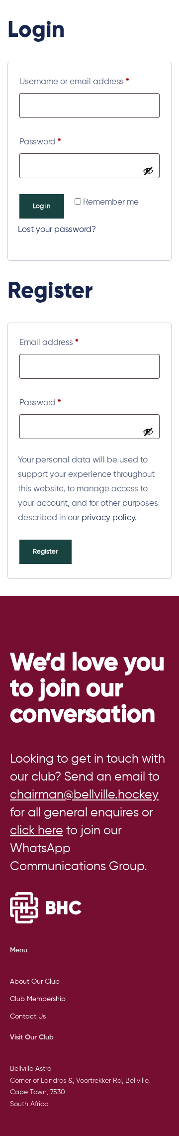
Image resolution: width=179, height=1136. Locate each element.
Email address (65, 341)
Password (57, 140)
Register (45, 552)
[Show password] (148, 170)
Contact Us (28, 1016)
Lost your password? (57, 230)
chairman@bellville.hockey (84, 795)
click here (36, 831)
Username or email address (89, 80)
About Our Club (35, 981)
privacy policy (108, 518)
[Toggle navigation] (142, 11)
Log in (41, 206)
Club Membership (38, 999)
